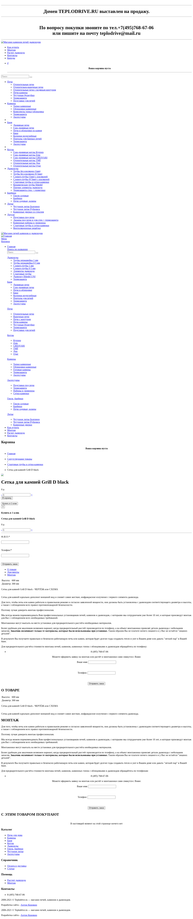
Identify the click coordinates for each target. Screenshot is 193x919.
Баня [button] (9, 282)
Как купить (13, 47)
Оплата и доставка (16, 866)
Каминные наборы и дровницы (29, 222)
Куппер (17, 340)
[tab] (99, 251)
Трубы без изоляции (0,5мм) (27, 174)
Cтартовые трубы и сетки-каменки (25, 464)
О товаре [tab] (11, 569)
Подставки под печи (23, 217)
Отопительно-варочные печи (28, 87)
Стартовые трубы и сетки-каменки (31, 182)
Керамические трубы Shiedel (28, 184)
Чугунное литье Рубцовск (26, 209)
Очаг (15, 354)
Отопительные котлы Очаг (27, 166)
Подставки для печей (24, 100)
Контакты (12, 55)
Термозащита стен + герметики (29, 190)
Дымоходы (12, 168)
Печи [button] (10, 308)
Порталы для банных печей (27, 138)
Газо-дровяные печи (23, 128)
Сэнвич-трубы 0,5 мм (24, 268)
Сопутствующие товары (19, 459)
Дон (15, 351)
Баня (9, 122)
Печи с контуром (22, 319)
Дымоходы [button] (12, 257)
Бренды (11, 58)
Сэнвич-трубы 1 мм (23, 265)
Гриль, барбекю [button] (15, 398)
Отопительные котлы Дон (26, 163)
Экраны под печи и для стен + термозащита (35, 220)
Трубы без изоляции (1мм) (26, 171)
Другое (11, 214)
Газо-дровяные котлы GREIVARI (30, 157)
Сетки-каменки (21, 393)
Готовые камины (22, 369)
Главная (11, 246)
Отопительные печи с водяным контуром (34, 90)
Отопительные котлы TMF (27, 160)
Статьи (10, 868)
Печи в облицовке (22, 290)
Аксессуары (19, 117)
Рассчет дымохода (16, 880)
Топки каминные (22, 106)
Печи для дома (14, 835)
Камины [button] (11, 359)
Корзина (5, 241)
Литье (10, 203)
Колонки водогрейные (24, 136)
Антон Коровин (29, 905)
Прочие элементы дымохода (27, 187)
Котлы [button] (10, 335)
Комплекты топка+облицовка (28, 111)
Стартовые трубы (22, 274)
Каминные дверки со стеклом (28, 212)
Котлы (10, 149)
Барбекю (11, 193)
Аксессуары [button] (13, 380)
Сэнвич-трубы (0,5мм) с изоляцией (31, 179)
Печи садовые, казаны (24, 201)
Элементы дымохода (24, 271)
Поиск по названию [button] (17, 249)
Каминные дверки (22, 424)
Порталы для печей (23, 298)
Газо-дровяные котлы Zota (26, 155)
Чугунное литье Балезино (26, 206)
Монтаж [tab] (11, 575)
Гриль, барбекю (15, 848)
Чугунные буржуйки (24, 95)
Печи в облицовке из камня (27, 130)
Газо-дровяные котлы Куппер (28, 152)
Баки (15, 133)
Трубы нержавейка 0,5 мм (26, 263)
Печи (10, 81)
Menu (4, 238)
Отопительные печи (23, 84)
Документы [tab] (13, 572)
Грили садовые (21, 195)
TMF (15, 348)
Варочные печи (21, 316)
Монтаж (11, 50)
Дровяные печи (21, 125)
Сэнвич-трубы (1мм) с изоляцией (30, 176)
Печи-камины (20, 92)
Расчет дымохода (16, 52)
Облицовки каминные (24, 109)
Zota (15, 343)
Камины (11, 103)
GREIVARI (19, 346)
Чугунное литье (15, 851)
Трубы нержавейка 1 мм (25, 260)
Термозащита (20, 98)
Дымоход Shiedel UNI (24, 276)
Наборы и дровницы (24, 390)
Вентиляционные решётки (27, 228)
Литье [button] (10, 414)
